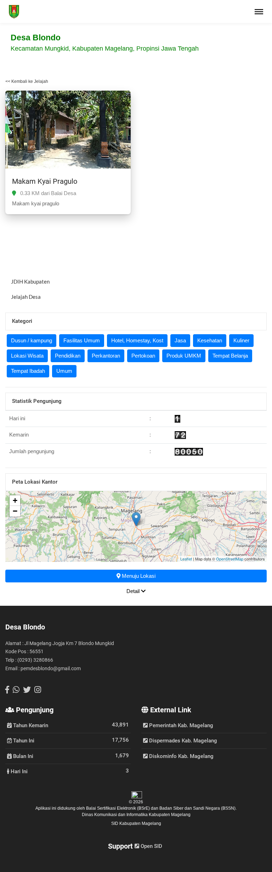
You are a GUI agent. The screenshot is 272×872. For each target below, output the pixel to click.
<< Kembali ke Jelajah (26, 81)
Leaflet (186, 559)
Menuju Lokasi (137, 576)
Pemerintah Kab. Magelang (180, 725)
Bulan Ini (22, 755)
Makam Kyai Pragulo (44, 181)
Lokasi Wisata (27, 356)
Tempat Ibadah (28, 371)
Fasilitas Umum (81, 340)
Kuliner (241, 340)
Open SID (150, 846)
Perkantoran (106, 356)
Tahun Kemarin (30, 725)
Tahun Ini (23, 740)
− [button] (15, 511)
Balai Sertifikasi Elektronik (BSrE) (118, 808)
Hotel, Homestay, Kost (137, 340)
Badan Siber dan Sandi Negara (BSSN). (198, 808)
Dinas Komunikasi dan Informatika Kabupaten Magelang (136, 814)
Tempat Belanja (230, 356)
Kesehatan (209, 340)
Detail (133, 591)
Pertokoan (143, 356)
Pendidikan (67, 356)
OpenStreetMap (229, 559)
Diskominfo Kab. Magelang (181, 756)
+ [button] (15, 500)
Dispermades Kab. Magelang (182, 740)
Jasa (180, 340)
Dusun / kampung (31, 340)
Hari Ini (18, 771)
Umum (64, 371)
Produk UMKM (183, 356)
